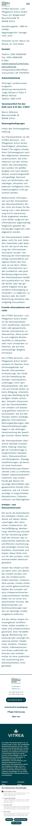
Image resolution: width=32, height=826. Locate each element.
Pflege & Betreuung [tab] (16, 712)
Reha (3, 784)
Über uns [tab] (16, 717)
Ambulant (20, 782)
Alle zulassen (16, 823)
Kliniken (4, 782)
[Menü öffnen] (28, 3)
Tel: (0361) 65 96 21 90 (16, 692)
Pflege (19, 784)
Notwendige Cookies (17, 793)
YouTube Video (17, 807)
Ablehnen (9, 819)
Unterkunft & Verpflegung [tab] (16, 707)
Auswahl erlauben (20, 819)
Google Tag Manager (17, 800)
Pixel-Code (16, 813)
